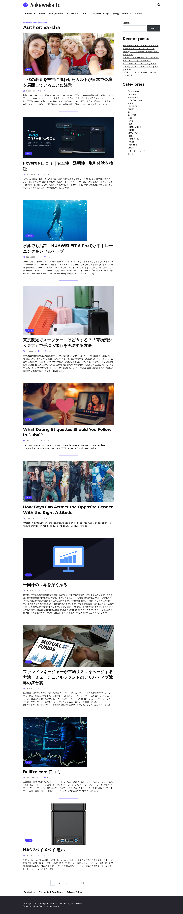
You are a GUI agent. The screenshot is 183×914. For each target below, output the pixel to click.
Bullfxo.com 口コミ (42, 771)
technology (133, 139)
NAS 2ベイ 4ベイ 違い (44, 849)
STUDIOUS (72, 13)
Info (130, 112)
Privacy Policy (74, 892)
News (125, 13)
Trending (132, 145)
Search (126, 23)
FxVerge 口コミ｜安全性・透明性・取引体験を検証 (68, 166)
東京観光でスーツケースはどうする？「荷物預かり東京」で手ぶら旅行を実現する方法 (67, 342)
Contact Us (29, 13)
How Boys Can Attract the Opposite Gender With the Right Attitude (68, 510)
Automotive (133, 91)
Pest (130, 124)
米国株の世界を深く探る (45, 584)
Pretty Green (56, 13)
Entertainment (135, 100)
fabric (130, 103)
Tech (130, 136)
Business (132, 94)
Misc (130, 118)
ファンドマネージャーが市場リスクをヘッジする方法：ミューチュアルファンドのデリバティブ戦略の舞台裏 (68, 677)
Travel (138, 13)
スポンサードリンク (100, 13)
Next (82, 883)
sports (131, 130)
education (133, 97)
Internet (132, 115)
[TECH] (68, 843)
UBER (84, 13)
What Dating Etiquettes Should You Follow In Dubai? (67, 432)
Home (42, 13)
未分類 (116, 13)
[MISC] (68, 423)
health (131, 109)
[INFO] (68, 73)
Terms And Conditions (51, 892)
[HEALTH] (55, 239)
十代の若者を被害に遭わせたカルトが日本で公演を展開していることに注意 (67, 82)
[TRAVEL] (68, 333)
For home (132, 106)
